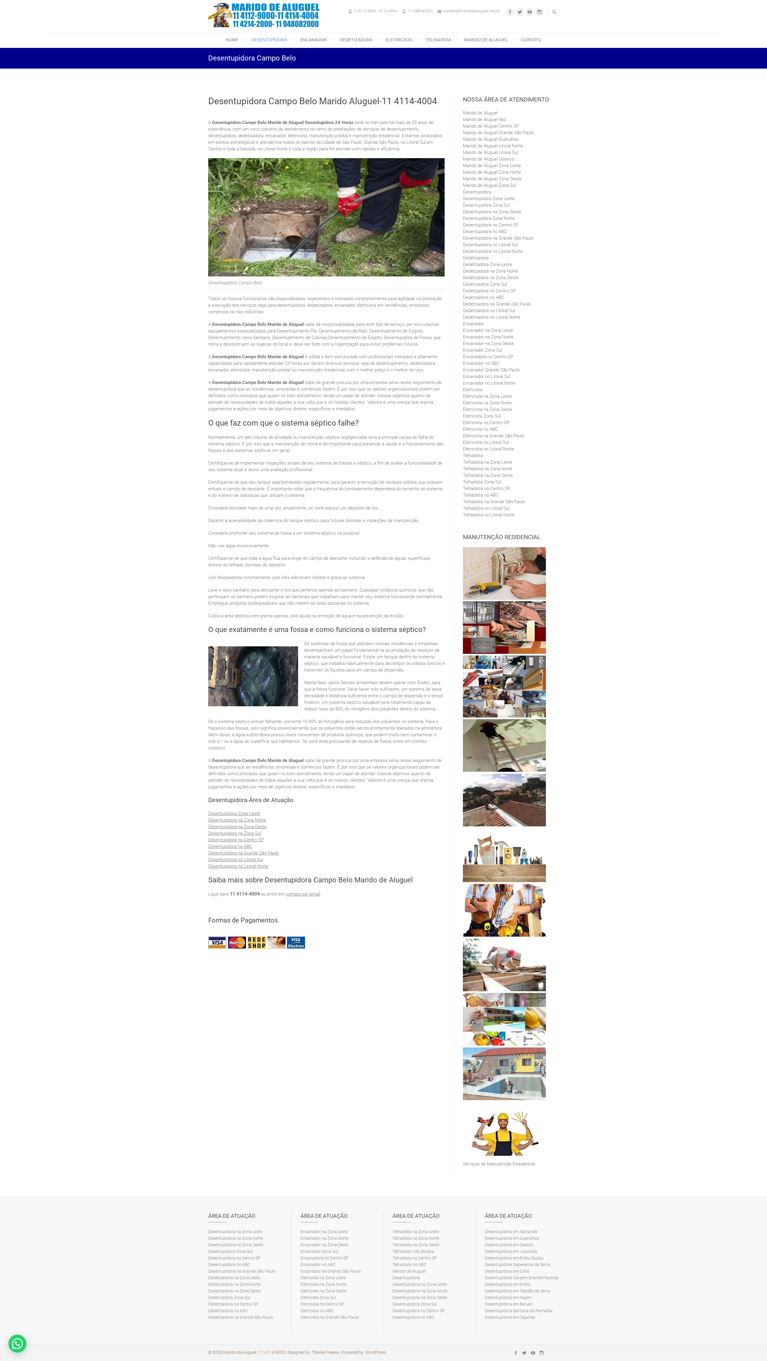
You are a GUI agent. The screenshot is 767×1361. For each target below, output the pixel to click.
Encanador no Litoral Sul (486, 376)
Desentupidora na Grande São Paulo (243, 853)
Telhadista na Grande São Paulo (494, 501)
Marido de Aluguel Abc (484, 119)
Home (232, 39)
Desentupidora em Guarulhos (512, 1238)
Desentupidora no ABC (230, 846)
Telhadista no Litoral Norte (488, 515)
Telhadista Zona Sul (482, 482)
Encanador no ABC (481, 363)
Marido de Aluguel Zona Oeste (492, 179)
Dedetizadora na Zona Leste (234, 1277)
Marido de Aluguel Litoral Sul (490, 152)
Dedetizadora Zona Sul (485, 284)
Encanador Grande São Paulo (491, 370)
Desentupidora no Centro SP (236, 840)
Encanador (313, 39)
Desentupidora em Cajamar (510, 1317)
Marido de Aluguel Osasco (488, 159)
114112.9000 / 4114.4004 (375, 11)
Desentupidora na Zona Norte (237, 820)
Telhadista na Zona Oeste (488, 475)
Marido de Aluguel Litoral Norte (493, 146)
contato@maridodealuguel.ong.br (471, 11)
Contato (531, 39)
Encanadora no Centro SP (488, 356)
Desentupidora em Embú (507, 1284)
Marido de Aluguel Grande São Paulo (498, 132)
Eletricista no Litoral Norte (488, 449)
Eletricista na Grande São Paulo (493, 435)
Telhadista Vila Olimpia (413, 1251)
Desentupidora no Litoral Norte (238, 866)
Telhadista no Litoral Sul (486, 508)
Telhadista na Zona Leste (487, 462)
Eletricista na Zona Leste (487, 396)
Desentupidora (269, 39)
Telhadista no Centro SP (486, 488)
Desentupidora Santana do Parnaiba (518, 1310)
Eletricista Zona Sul (482, 416)
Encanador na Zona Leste (488, 330)
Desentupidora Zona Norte (489, 218)
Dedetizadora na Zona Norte (490, 271)
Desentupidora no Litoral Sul (235, 859)
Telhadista (438, 39)
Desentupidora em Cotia (507, 1271)
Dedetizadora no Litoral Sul (489, 310)
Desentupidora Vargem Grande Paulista (521, 1277)
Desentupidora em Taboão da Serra (517, 1291)
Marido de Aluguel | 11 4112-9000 (254, 1352)
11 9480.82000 (420, 11)
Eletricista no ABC (480, 429)
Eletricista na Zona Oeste (487, 409)
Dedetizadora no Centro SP (489, 291)
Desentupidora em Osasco (509, 1244)
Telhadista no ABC (481, 495)
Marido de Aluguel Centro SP (491, 126)
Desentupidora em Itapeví (508, 1297)
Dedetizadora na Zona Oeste (491, 277)
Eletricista (399, 39)
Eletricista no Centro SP (486, 422)
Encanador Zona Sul (482, 350)
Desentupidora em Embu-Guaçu (514, 1258)
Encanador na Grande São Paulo (331, 1271)
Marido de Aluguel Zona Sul (489, 185)
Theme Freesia (325, 1352)
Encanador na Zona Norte (488, 337)
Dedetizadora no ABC (483, 297)
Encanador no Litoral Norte (489, 383)
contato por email (303, 894)
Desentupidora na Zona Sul (234, 833)
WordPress (375, 1352)
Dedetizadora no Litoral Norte (491, 317)
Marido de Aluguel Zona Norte (492, 172)
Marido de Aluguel (486, 39)
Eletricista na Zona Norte (487, 403)
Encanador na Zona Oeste (488, 343)
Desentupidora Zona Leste (234, 813)
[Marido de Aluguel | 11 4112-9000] (265, 15)
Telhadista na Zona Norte (487, 468)
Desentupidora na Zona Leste (235, 1231)
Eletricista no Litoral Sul (486, 442)
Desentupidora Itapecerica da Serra (517, 1264)
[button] (17, 1344)
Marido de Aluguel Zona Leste (492, 165)
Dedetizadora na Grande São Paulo (497, 304)
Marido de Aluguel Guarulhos (491, 139)
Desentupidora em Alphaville (511, 1231)
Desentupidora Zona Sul (486, 205)
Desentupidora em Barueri (509, 1304)
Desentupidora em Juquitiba (511, 1251)
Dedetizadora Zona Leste (487, 264)
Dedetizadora (356, 39)
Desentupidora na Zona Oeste (237, 826)
